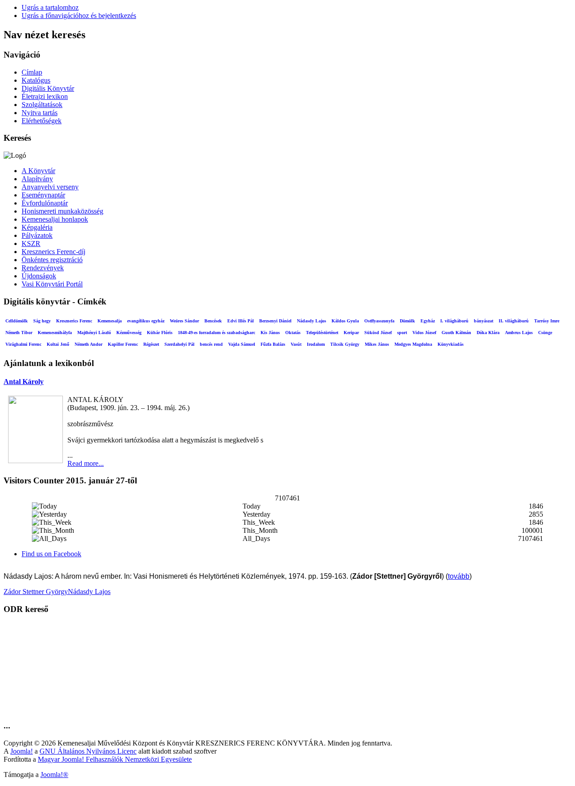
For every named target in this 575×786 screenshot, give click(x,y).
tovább (458, 576)
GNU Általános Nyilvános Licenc (88, 751)
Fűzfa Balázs (273, 344)
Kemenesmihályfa (55, 332)
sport (402, 332)
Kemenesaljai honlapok (55, 219)
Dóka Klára (488, 332)
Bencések (213, 320)
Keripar (351, 332)
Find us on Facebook (51, 554)
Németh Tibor (18, 332)
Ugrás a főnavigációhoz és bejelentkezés (79, 15)
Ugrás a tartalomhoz (50, 7)
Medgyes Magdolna (413, 344)
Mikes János (377, 344)
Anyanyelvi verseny (50, 187)
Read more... (85, 463)
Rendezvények (43, 268)
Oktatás (293, 332)
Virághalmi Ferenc (23, 344)
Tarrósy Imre (546, 320)
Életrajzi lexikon (45, 96)
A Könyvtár (38, 170)
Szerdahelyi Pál (179, 344)
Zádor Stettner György (36, 591)
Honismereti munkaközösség (62, 211)
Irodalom (316, 344)
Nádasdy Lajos (311, 320)
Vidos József (424, 332)
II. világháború (514, 320)
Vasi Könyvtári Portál (52, 284)
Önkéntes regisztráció (52, 259)
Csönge (545, 332)
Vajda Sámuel (241, 344)
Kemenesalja (109, 320)
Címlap (32, 72)
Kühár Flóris (159, 332)
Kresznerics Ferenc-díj (53, 251)
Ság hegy (42, 320)
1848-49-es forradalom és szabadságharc (216, 332)
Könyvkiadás (451, 344)
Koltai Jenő (58, 344)
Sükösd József (378, 332)
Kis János (270, 332)
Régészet (151, 344)
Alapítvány (37, 179)
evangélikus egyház (145, 320)
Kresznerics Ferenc (74, 320)
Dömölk (407, 320)
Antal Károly (24, 381)
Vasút (296, 344)
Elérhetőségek (42, 121)
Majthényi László (94, 332)
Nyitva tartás (40, 112)
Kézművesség (129, 332)
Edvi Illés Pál (240, 320)
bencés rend (211, 344)
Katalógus (36, 80)
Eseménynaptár (43, 195)
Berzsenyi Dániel (275, 320)
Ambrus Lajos (519, 332)
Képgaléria (37, 227)
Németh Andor (88, 344)
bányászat (483, 320)
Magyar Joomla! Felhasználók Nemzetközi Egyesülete (115, 759)
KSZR (31, 243)
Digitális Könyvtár (48, 88)
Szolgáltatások (42, 104)
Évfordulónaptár (45, 203)
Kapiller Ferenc (123, 344)
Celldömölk (16, 320)
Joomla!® (54, 774)
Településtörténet (322, 332)
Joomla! (21, 751)
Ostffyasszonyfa (379, 320)
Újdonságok (39, 276)
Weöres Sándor (184, 320)
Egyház (427, 320)
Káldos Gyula (345, 320)
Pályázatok (37, 235)
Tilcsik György (344, 344)
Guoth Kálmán (456, 332)
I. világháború (454, 320)
